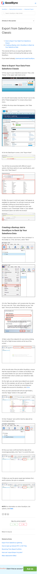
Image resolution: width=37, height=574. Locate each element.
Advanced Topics (28, 9)
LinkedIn (8, 514)
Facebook (3, 514)
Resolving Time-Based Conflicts (12, 549)
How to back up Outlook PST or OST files (14, 546)
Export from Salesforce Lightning (12, 542)
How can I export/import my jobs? (12, 552)
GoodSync (4, 9)
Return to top (6, 532)
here (28, 387)
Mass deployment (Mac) (9, 555)
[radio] (14, 524)
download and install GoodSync (25, 58)
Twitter (5, 514)
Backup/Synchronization (15, 9)
